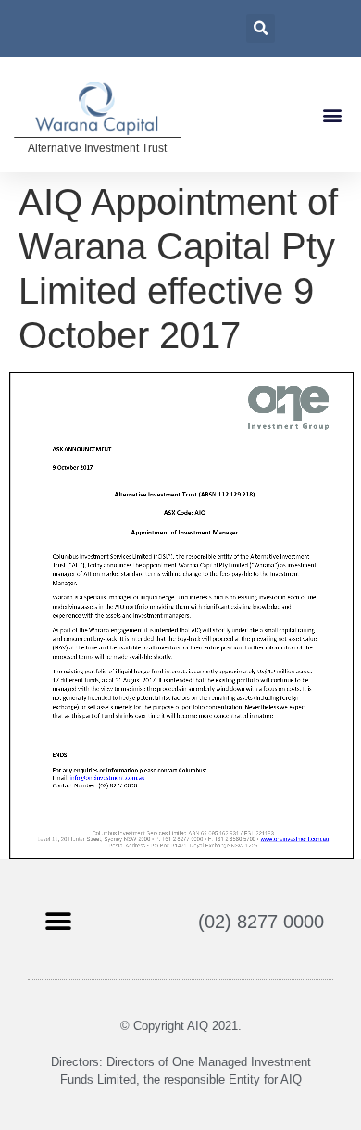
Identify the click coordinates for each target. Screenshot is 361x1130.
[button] (332, 114)
